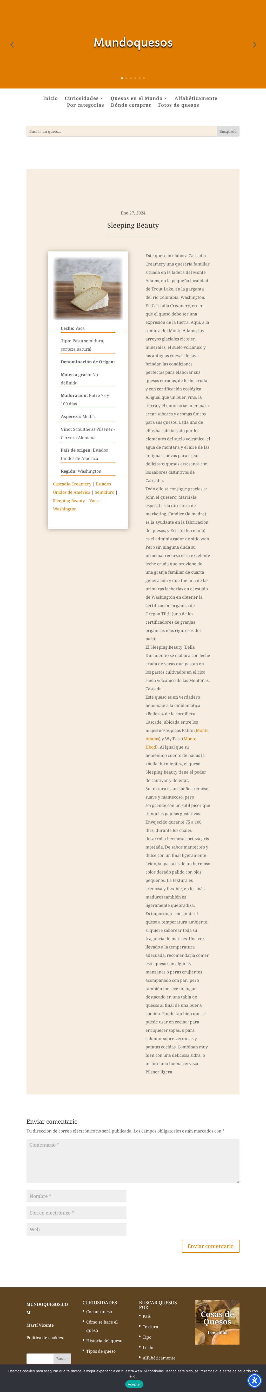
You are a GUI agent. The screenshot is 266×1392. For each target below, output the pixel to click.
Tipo (147, 1337)
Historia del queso (104, 1341)
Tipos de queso (101, 1351)
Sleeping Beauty (69, 500)
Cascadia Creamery (72, 484)
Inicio (50, 98)
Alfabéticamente (196, 98)
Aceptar (134, 1384)
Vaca (94, 500)
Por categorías (85, 105)
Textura (150, 1327)
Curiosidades (82, 98)
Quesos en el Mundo (137, 98)
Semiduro (104, 492)
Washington (65, 509)
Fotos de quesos (178, 105)
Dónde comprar (131, 105)
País (147, 1316)
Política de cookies (44, 1337)
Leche (149, 1347)
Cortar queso (99, 1311)
